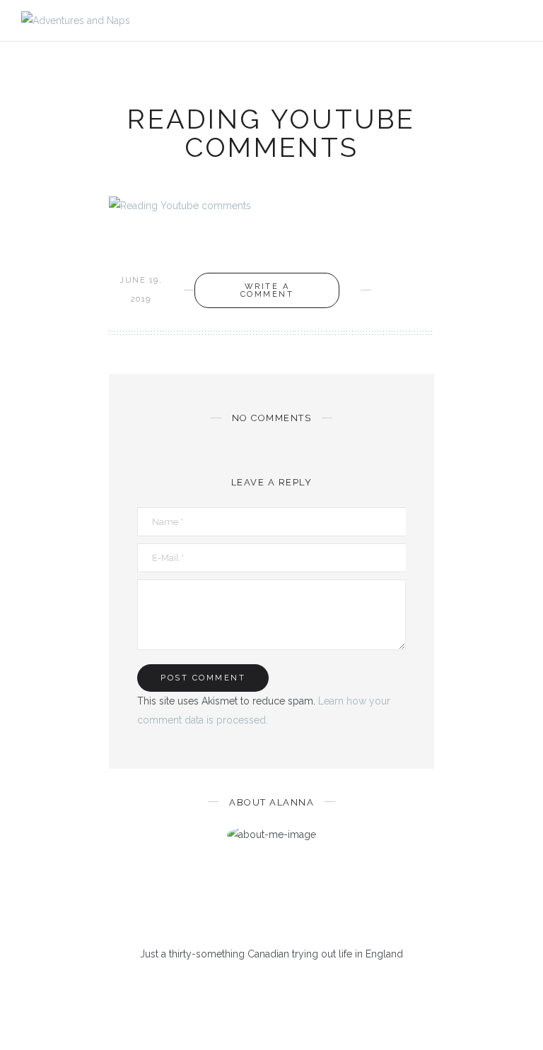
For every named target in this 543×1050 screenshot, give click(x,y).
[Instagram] (283, 988)
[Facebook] (214, 988)
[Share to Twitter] (409, 280)
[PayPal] (329, 988)
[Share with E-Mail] (387, 299)
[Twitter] (237, 988)
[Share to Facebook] (387, 280)
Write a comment (267, 290)
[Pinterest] (260, 988)
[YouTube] (306, 988)
